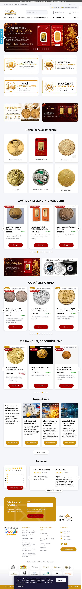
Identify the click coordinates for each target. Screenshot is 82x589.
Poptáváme (43, 547)
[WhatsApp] (61, 543)
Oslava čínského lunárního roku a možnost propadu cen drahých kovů (29, 555)
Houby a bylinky (51, 562)
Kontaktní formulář (68, 549)
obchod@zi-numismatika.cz (68, 532)
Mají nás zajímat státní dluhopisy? (27, 539)
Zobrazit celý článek (12, 442)
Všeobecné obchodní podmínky (21, 4)
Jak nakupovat (7, 4)
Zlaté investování (31, 562)
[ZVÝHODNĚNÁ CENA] (15, 215)
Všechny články (41, 452)
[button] (5, 37)
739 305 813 (67, 536)
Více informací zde (47, 582)
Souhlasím (61, 580)
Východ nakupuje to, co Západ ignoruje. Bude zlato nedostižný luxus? (28, 544)
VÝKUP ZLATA (43, 550)
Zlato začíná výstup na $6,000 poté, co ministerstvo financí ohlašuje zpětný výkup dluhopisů (29, 533)
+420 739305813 (68, 539)
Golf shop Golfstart (41, 562)
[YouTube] (65, 543)
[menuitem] (10, 17)
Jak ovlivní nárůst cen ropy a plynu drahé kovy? (29, 549)
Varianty (10, 385)
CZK (73, 4)
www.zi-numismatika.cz (34, 579)
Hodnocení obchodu (45, 536)
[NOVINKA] (40, 297)
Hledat (45, 12)
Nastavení (20, 586)
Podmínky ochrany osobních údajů (47, 539)
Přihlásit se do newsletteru (35, 515)
